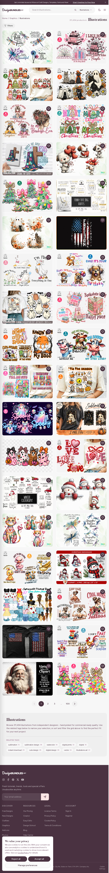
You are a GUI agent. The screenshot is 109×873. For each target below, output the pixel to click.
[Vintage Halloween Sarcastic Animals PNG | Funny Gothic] (81, 418)
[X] (17, 779)
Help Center (28, 835)
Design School (29, 825)
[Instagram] (3, 779)
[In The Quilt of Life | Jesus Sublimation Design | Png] (27, 158)
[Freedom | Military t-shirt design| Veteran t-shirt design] (81, 233)
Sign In (68, 811)
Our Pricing (28, 811)
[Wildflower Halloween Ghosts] (27, 233)
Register (69, 816)
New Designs (7, 816)
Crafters (5, 821)
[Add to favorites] (48, 34)
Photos (5, 835)
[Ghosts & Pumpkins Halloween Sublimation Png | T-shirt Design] (27, 307)
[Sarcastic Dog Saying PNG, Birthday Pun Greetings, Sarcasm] (81, 270)
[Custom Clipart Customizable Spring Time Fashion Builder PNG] (27, 604)
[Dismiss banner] (105, 2)
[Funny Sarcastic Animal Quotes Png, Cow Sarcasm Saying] (81, 344)
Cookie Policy (50, 821)
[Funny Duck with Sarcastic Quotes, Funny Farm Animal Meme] (27, 567)
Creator (26, 816)
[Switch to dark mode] (99, 10)
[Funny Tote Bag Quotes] (81, 196)
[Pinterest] (13, 779)
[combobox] (52, 9)
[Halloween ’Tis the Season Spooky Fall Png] (81, 381)
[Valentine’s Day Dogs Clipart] (81, 158)
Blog (25, 830)
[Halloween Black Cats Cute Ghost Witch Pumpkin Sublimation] (81, 84)
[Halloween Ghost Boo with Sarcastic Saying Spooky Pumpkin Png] (27, 344)
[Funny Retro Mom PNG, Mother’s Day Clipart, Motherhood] (81, 604)
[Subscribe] (45, 796)
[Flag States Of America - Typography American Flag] (27, 641)
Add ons (5, 830)
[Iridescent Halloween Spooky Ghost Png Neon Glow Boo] (27, 418)
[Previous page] (34, 703)
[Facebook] (8, 779)
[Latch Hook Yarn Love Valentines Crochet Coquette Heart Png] (81, 456)
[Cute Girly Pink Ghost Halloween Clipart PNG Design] (27, 456)
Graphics (13, 18)
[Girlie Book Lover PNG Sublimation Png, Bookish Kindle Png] (81, 307)
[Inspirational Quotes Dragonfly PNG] (27, 47)
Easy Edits (27, 821)
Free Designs (7, 811)
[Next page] (74, 703)
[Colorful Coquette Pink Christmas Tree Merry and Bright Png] (81, 679)
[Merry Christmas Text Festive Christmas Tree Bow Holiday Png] (81, 121)
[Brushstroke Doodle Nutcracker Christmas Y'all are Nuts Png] (27, 381)
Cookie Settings (102, 868)
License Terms (50, 811)
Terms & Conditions (52, 825)
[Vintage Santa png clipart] (27, 679)
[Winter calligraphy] (27, 493)
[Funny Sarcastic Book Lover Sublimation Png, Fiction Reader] (81, 47)
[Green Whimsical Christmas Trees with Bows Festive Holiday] (27, 196)
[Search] (75, 9)
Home (4, 18)
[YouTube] (22, 779)
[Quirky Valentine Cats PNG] (27, 530)
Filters (10, 26)
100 (68, 703)
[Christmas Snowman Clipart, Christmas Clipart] (81, 567)
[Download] (42, 34)
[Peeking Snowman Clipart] (81, 493)
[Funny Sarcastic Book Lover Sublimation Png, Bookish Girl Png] (27, 121)
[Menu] (105, 10)
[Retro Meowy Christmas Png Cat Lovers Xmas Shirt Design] (27, 84)
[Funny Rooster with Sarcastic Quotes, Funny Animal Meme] (81, 641)
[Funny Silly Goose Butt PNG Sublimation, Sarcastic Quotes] (27, 270)
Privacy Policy (50, 816)
